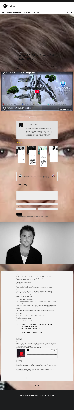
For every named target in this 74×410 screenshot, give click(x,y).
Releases (21, 152)
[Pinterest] (65, 1)
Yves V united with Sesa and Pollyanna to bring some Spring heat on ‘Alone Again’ (54, 157)
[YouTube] (67, 1)
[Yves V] (53, 150)
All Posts (17, 52)
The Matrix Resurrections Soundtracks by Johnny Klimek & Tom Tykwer (43, 163)
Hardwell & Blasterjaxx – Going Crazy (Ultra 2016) (44, 176)
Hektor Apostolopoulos (32, 124)
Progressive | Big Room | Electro (43, 155)
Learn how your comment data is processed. (39, 216)
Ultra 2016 (27, 117)
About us (36, 12)
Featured (9, 12)
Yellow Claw (33, 117)
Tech (45, 157)
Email (17, 206)
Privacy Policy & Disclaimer (41, 395)
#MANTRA (24, 324)
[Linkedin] (68, 1)
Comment (18, 189)
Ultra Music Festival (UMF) (24, 52)
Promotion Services (29, 395)
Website (39, 206)
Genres (29, 12)
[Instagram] (64, 1)
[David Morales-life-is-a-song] (31, 150)
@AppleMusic (34, 324)
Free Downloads (17, 12)
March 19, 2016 (38, 332)
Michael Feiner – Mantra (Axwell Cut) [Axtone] (30, 176)
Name (17, 201)
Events (24, 12)
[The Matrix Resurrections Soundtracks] (42, 150)
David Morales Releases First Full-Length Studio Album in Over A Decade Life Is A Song (33, 160)
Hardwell (21, 117)
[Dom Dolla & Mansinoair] (20, 150)
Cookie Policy (51, 395)
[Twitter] (62, 1)
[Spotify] (70, 1)
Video (24, 152)
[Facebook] (61, 1)
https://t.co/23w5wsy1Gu (32, 329)
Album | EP (32, 151)
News (3, 12)
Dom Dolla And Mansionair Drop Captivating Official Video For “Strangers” (22, 158)
